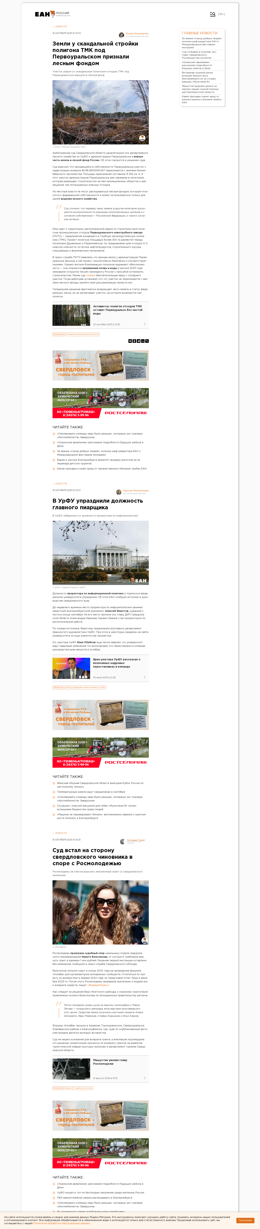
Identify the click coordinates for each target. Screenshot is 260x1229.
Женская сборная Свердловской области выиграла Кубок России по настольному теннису (100, 785)
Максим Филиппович (136, 491)
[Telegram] (138, 341)
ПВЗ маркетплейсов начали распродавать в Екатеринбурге (94, 1198)
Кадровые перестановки (85, 687)
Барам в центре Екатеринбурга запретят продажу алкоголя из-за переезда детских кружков (98, 462)
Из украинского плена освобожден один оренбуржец (91, 1212)
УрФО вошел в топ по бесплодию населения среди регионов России (100, 1193)
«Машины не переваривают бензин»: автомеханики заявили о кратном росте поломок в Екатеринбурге (101, 816)
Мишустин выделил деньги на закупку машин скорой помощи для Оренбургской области (200, 89)
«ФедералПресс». (98, 985)
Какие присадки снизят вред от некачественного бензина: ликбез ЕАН (102, 469)
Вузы (68, 687)
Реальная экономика (77, 334)
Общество (58, 687)
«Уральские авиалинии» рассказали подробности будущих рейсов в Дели (100, 444)
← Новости (60, 27)
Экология (94, 334)
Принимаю (245, 1220)
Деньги (68, 1088)
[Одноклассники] (134, 341)
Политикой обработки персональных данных (61, 1223)
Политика (58, 1088)
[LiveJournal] (147, 341)
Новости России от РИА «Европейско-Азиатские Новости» (45, 14)
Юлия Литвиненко (137, 34)
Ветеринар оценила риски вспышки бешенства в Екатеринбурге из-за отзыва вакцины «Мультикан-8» (199, 77)
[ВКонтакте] (130, 341)
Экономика (58, 334)
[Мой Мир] (143, 341)
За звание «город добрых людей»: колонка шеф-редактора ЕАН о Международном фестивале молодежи (99, 453)
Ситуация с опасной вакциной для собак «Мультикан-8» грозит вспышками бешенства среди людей (96, 808)
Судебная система (83, 1088)
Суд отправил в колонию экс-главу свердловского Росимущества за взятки (199, 55)
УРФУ (102, 687)
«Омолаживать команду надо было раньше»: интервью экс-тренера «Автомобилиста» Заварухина (99, 436)
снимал (90, 275)
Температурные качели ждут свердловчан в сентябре (91, 792)
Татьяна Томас (136, 840)
